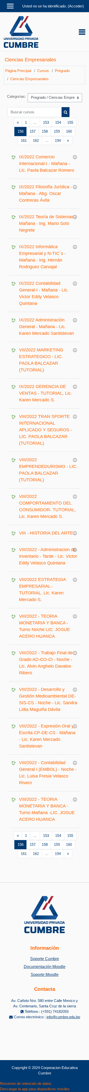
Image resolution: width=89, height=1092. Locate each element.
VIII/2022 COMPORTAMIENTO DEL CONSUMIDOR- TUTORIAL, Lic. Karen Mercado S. (47, 506)
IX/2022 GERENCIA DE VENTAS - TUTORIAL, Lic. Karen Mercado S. (45, 393)
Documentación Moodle (45, 967)
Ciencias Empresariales (29, 79)
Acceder (76, 6)
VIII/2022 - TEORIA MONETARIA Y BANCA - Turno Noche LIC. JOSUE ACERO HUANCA (44, 626)
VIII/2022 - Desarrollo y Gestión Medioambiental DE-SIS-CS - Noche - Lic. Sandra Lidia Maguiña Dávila (48, 699)
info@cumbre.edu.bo (63, 1017)
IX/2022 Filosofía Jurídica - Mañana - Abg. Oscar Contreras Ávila (45, 193)
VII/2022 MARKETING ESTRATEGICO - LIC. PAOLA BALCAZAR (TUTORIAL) (41, 359)
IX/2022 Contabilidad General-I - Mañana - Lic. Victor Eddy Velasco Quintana (43, 293)
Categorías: (16, 96)
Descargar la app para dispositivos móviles (34, 1089)
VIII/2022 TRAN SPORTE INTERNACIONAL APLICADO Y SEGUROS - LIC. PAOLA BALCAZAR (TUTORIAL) (45, 430)
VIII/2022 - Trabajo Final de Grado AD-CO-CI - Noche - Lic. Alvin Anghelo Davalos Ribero (46, 662)
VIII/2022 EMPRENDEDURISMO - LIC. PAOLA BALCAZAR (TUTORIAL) (48, 469)
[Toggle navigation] (82, 32)
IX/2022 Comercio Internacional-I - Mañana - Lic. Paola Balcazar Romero (46, 163)
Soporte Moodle (45, 974)
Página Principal (18, 71)
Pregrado (62, 71)
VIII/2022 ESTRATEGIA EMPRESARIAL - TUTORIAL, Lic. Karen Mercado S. (42, 589)
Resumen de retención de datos (25, 1084)
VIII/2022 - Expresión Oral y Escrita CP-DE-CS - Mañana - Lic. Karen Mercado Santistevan (47, 736)
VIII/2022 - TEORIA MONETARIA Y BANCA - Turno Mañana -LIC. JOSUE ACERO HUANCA (47, 809)
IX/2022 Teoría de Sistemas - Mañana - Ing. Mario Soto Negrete (47, 223)
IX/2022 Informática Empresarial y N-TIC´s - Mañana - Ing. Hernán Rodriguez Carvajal (42, 256)
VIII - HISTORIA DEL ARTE (46, 533)
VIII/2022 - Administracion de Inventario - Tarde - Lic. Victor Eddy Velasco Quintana (48, 556)
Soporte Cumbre (44, 959)
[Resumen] (75, 157)
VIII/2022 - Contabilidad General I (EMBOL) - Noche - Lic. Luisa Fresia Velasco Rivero (48, 772)
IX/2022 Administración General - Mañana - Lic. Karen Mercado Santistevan (46, 326)
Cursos (43, 71)
